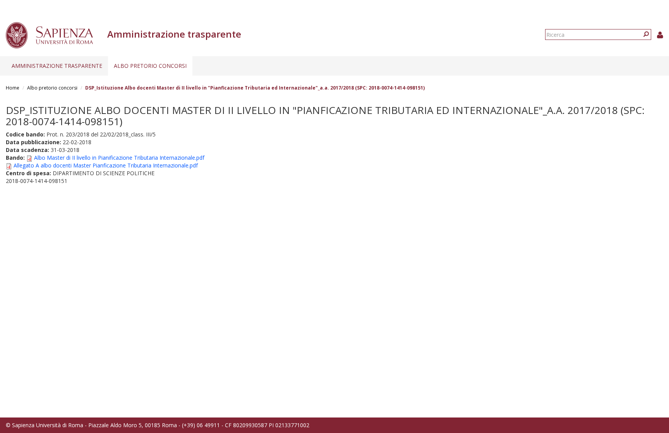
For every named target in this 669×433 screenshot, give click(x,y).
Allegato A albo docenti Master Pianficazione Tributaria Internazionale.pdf (106, 165)
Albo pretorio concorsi (150, 65)
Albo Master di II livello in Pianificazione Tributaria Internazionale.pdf (119, 157)
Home (12, 88)
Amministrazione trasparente (57, 65)
